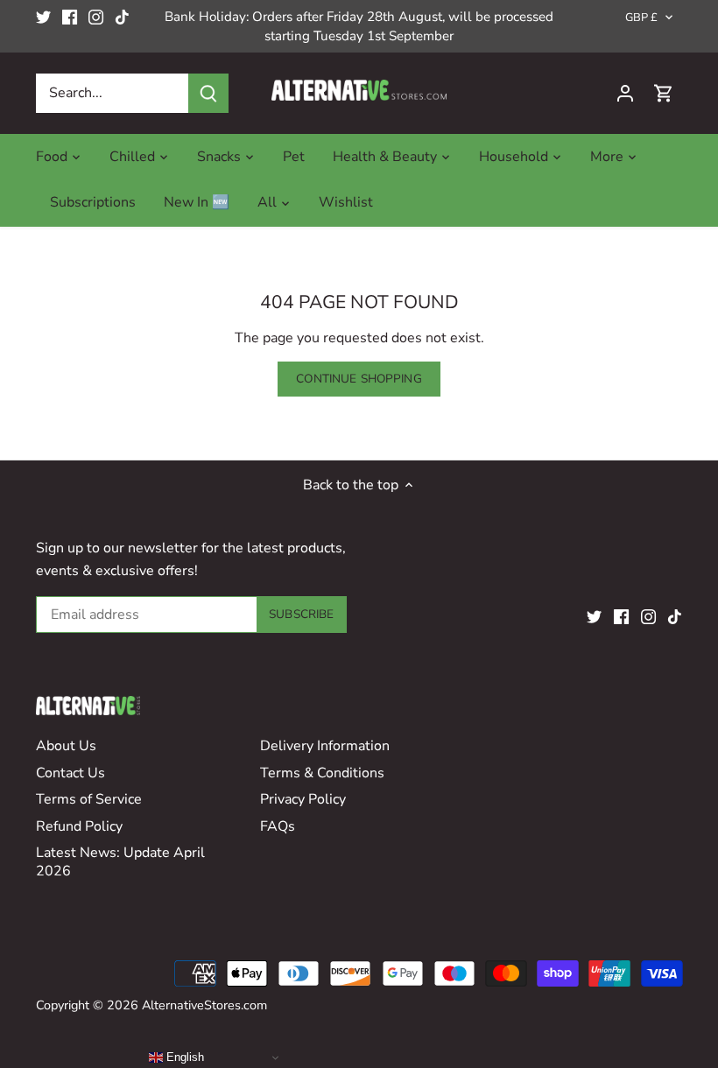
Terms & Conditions (322, 773)
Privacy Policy (303, 799)
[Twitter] (43, 16)
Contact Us (70, 773)
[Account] (625, 93)
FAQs (277, 826)
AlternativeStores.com (204, 1005)
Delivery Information (325, 745)
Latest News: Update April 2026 (120, 862)
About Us (66, 745)
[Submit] (208, 93)
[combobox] (112, 93)
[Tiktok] (122, 16)
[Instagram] (95, 16)
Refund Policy (79, 826)
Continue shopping (358, 378)
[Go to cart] (663, 93)
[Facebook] (69, 16)
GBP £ (641, 18)
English (183, 1057)
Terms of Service (89, 799)
